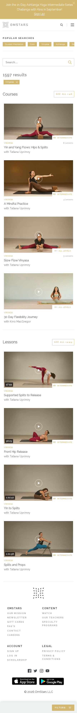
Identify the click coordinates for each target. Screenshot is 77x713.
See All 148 (64, 94)
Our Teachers (53, 617)
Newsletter (17, 617)
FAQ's (11, 626)
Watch (47, 613)
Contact (14, 631)
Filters (60, 708)
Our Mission (16, 613)
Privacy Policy (53, 651)
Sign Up (13, 651)
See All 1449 (63, 342)
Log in (12, 655)
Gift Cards (15, 622)
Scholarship (17, 660)
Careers (13, 635)
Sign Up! (39, 14)
